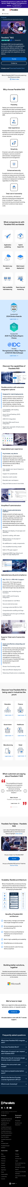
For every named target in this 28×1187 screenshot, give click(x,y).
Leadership (4, 1176)
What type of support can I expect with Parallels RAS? (13, 1052)
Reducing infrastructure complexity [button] (14, 673)
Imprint (17, 1169)
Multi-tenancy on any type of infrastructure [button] (11, 539)
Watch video (15, 79)
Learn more (17, 5)
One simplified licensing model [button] (12, 546)
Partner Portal (14, 865)
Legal (16, 1160)
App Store (3, 1169)
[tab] (14, 394)
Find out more (6, 465)
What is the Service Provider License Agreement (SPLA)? (11, 1078)
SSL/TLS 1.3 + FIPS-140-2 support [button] (13, 579)
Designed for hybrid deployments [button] (13, 394)
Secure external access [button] (10, 604)
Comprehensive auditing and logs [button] (13, 610)
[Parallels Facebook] (2, 1108)
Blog (2, 1154)
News (2, 1172)
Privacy (17, 1154)
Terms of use (18, 1158)
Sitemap (3, 1167)
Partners (3, 1160)
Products (3, 17)
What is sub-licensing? (9, 1084)
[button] (14, 1183)
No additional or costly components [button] (13, 543)
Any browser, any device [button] (10, 453)
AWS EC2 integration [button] (9, 419)
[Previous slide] (2, 790)
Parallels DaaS (4, 1143)
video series (18, 833)
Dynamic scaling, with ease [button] (11, 535)
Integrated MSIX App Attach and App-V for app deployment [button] (13, 554)
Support (3, 1163)
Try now (14, 59)
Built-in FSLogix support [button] (10, 550)
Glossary (3, 1158)
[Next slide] (25, 790)
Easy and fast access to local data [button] (13, 483)
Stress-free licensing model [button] (11, 666)
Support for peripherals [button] (10, 474)
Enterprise (17, 1120)
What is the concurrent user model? (11, 1065)
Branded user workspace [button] (10, 480)
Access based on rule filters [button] (11, 600)
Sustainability (4, 1174)
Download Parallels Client (17, 68)
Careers (3, 1178)
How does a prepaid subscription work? (12, 1072)
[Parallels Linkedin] (7, 1108)
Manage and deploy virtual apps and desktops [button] (14, 531)
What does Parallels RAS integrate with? (13, 1041)
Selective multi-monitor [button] (10, 477)
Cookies (17, 1156)
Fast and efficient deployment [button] (12, 669)
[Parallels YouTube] (10, 1108)
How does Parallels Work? (10, 1047)
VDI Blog (3, 1156)
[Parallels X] (4, 1108)
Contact (3, 1165)
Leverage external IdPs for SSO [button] (12, 607)
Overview (5, 14)
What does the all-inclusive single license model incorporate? (13, 1059)
